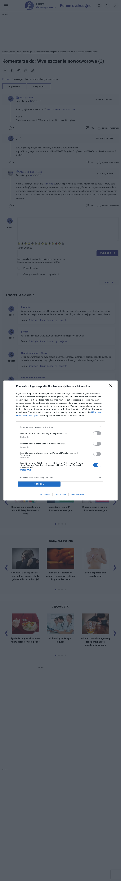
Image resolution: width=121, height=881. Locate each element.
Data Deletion (43, 494)
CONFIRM (39, 484)
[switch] (97, 433)
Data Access (60, 494)
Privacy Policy (77, 494)
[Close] (111, 386)
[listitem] (60, 426)
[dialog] (60, 440)
